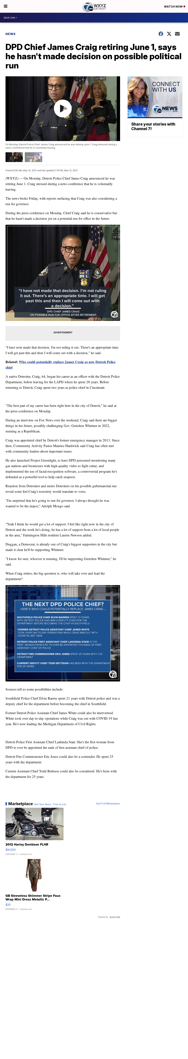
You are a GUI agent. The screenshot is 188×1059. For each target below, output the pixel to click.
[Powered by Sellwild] (114, 917)
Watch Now (173, 6)
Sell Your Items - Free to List (50, 804)
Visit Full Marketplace (108, 803)
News (11, 34)
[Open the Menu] (5, 6)
